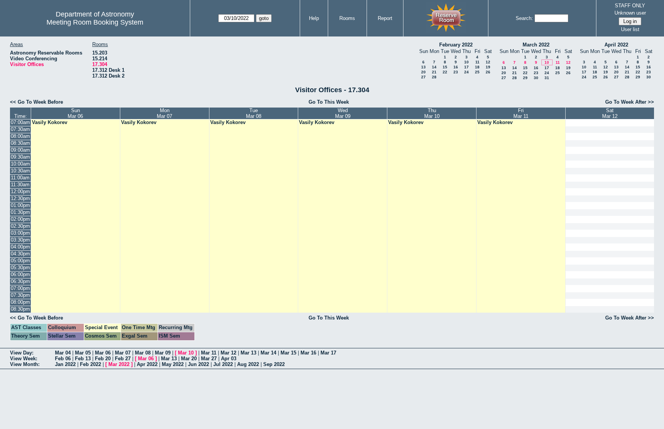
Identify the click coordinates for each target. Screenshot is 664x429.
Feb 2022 (90, 364)
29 (525, 78)
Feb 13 (83, 358)
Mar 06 (103, 353)
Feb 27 (123, 358)
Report (385, 18)
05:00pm (20, 260)
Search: (524, 18)
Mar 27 (209, 358)
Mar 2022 (118, 364)
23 (455, 72)
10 (466, 62)
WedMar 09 (342, 113)
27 (423, 77)
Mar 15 (288, 353)
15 (445, 67)
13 (423, 67)
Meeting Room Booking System (94, 22)
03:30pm (20, 240)
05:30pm (20, 267)
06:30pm (20, 281)
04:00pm (20, 247)
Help (314, 18)
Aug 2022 (248, 364)
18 (477, 67)
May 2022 (173, 364)
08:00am (20, 136)
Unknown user (630, 13)
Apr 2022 (147, 364)
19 (488, 67)
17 (466, 67)
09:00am (20, 150)
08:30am (20, 143)
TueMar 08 (253, 113)
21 (434, 72)
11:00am (20, 178)
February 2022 (456, 45)
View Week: (23, 358)
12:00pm (20, 191)
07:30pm (20, 295)
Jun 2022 (198, 364)
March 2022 (536, 45)
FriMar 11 (520, 113)
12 (488, 62)
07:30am (20, 129)
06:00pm (20, 274)
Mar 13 (248, 353)
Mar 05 (83, 353)
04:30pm (20, 254)
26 (488, 72)
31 (546, 78)
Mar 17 (328, 353)
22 (445, 72)
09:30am (20, 157)
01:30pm (20, 212)
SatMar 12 (610, 113)
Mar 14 (268, 353)
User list (630, 29)
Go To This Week (329, 102)
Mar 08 (143, 353)
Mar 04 (63, 353)
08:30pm (20, 309)
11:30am (20, 184)
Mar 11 (208, 353)
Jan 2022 (65, 364)
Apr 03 (228, 358)
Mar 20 (189, 358)
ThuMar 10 (432, 113)
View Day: (21, 353)
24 (466, 72)
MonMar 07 (164, 113)
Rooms (347, 18)
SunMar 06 (75, 113)
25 (477, 72)
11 (477, 62)
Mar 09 (163, 353)
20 (423, 72)
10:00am (20, 164)
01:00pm (20, 205)
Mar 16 (308, 353)
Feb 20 (103, 358)
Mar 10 (186, 353)
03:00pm (20, 233)
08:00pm (20, 302)
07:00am (20, 122)
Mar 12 (228, 353)
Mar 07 (123, 353)
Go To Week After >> (629, 102)
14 (434, 67)
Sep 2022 (274, 364)
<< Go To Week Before (36, 102)
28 (434, 77)
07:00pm (20, 288)
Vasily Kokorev (49, 122)
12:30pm (20, 198)
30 (536, 78)
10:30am (20, 171)
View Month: (25, 364)
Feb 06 (63, 358)
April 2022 (616, 45)
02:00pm (20, 219)
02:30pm (20, 226)
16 (455, 67)
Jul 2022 (223, 364)
